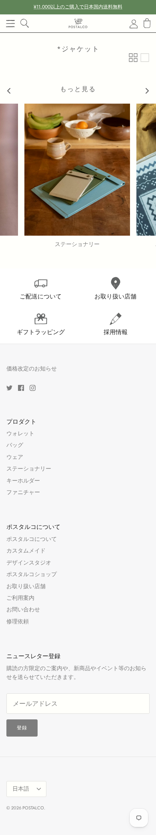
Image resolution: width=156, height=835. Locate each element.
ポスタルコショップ (31, 574)
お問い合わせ (23, 609)
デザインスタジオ (28, 563)
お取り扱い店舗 (26, 586)
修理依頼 (17, 621)
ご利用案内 (20, 598)
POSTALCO (33, 808)
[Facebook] (21, 388)
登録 (22, 727)
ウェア (14, 457)
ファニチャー (23, 492)
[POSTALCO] (78, 23)
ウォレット (20, 433)
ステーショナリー (28, 469)
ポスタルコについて (31, 539)
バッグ (14, 445)
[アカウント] (129, 23)
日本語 (20, 789)
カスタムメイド (26, 551)
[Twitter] (9, 388)
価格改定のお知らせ (31, 368)
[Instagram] (33, 388)
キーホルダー (23, 481)
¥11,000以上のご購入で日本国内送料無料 (78, 6)
